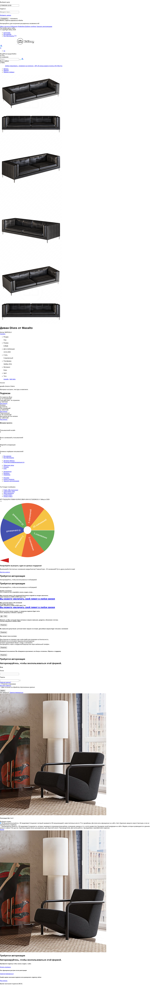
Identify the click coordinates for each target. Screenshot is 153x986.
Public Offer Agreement (11, 490)
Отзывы (6, 467)
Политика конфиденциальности (14, 462)
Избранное (14, 26)
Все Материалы (10, 36)
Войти (3, 690)
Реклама (6, 478)
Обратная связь (9, 465)
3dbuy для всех (5, 26)
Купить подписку (9, 479)
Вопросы (6, 473)
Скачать (2, 334)
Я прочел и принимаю (8, 684)
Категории (7, 32)
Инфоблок (21, 26)
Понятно (3, 625)
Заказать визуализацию (44, 26)
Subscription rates (9, 491)
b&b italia (12, 379)
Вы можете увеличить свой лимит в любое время (27, 599)
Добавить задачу (5, 15)
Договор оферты (9, 460)
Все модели (7, 34)
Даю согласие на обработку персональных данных (18, 687)
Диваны (6, 70)
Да (1, 616)
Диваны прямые (9, 72)
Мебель (6, 69)
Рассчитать (3, 403)
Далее (2, 829)
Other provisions (9, 493)
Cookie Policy (8, 495)
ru (0, 48)
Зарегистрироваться (16, 692)
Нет (5, 616)
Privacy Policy (8, 496)
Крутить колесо (5, 572)
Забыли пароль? (5, 682)
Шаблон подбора (30, 26)
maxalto (6, 379)
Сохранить (4, 18)
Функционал (8, 471)
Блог (5, 468)
